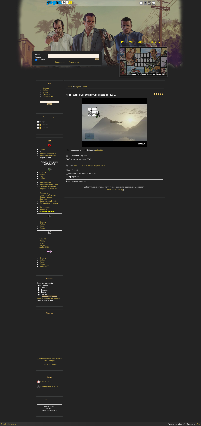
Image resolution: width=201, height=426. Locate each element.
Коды (42, 176)
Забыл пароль (61, 62)
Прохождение (45, 183)
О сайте (4, 424)
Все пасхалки (45, 193)
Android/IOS (44, 247)
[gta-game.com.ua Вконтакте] (154, 3)
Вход (120, 189)
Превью (45, 125)
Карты (42, 150)
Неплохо (44, 290)
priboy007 (99, 150)
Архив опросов (54, 298)
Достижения (44, 207)
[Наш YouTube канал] (141, 3)
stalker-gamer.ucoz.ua (49, 386)
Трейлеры (45, 128)
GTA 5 (82, 165)
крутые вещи (99, 165)
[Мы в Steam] (149, 3)
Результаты (42, 298)
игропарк (89, 165)
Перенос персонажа (48, 154)
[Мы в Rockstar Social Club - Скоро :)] (145, 3)
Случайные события (48, 187)
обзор (76, 165)
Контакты (12, 424)
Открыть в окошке (49, 365)
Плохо (43, 292)
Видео (77, 87)
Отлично (44, 285)
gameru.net (44, 381)
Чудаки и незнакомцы (48, 189)
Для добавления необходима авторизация (49, 359)
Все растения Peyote (48, 201)
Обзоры (42, 122)
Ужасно (43, 294)
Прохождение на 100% (49, 185)
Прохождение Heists (48, 156)
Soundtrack (44, 209)
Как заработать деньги (49, 203)
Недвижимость (46, 197)
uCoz (198, 424)
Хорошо (43, 288)
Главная (69, 87)
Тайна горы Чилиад (48, 195)
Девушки (43, 199)
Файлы (42, 174)
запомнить (41, 59)
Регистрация (74, 62)
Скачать (43, 172)
